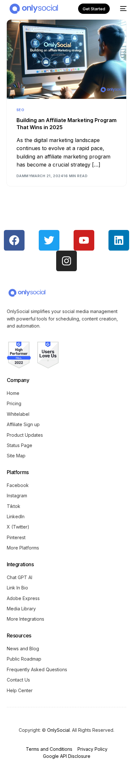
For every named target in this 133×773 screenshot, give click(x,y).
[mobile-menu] (121, 9)
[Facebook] (14, 240)
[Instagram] (66, 261)
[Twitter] (49, 240)
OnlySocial (58, 730)
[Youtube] (84, 240)
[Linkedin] (118, 240)
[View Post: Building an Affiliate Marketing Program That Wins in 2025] (66, 59)
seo (20, 110)
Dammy (23, 176)
